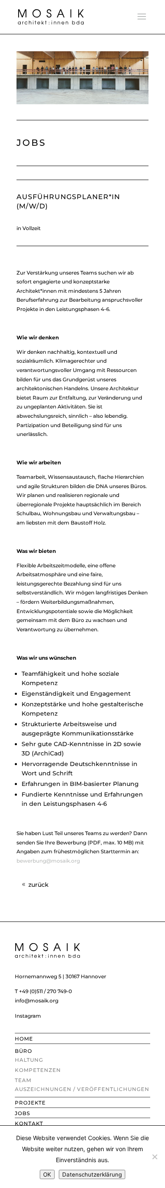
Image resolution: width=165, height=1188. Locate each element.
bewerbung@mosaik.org (48, 861)
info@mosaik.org (36, 1000)
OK (47, 1174)
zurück (38, 884)
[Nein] (154, 1156)
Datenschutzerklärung (92, 1174)
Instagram (28, 1016)
